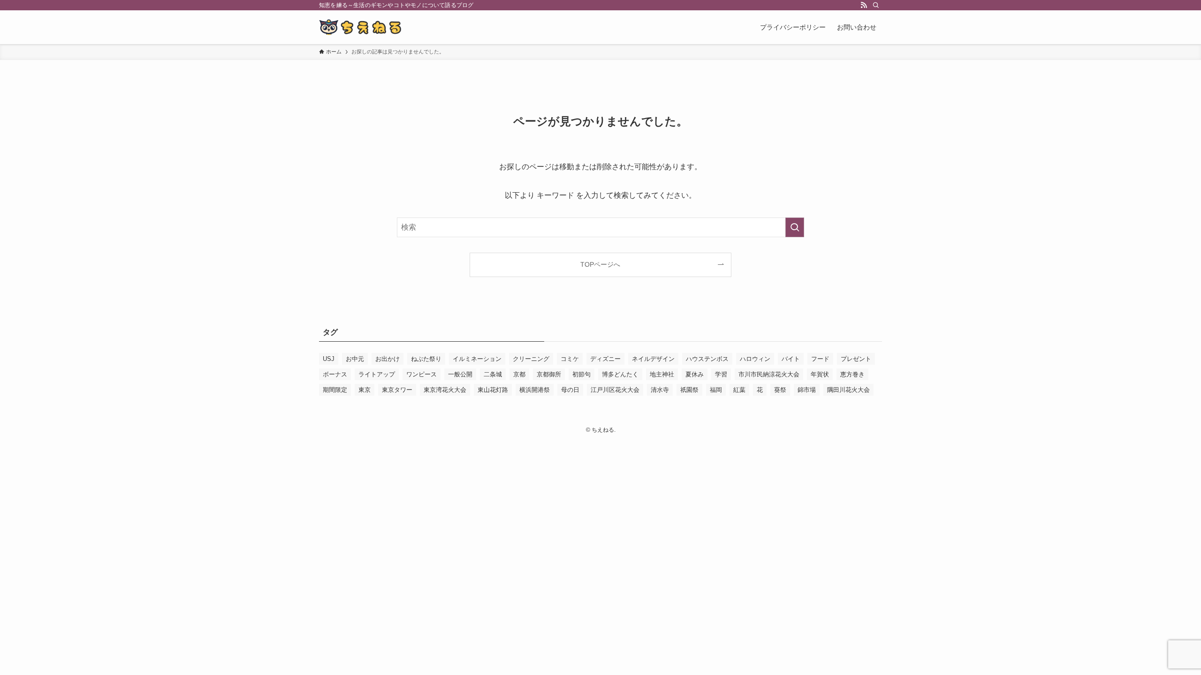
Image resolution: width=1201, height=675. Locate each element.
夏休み (694, 374)
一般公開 (460, 374)
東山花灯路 (493, 389)
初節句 (581, 374)
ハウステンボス (707, 358)
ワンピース (421, 374)
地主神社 (662, 374)
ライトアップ (376, 374)
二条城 (493, 374)
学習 (721, 374)
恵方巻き (852, 374)
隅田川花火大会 (848, 389)
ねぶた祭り (426, 358)
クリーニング (531, 358)
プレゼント (856, 358)
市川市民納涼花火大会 (768, 374)
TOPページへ (600, 264)
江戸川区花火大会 (615, 389)
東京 (364, 389)
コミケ (570, 358)
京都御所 (549, 374)
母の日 (570, 389)
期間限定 (335, 389)
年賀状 (820, 374)
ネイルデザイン (653, 358)
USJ (328, 358)
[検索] (876, 5)
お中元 (355, 358)
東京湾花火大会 (445, 389)
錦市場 (807, 389)
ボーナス (335, 374)
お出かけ (387, 358)
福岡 (716, 389)
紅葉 (739, 389)
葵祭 (780, 389)
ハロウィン (755, 358)
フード (820, 358)
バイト (791, 358)
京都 (519, 374)
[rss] (864, 5)
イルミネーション (477, 358)
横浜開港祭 (534, 389)
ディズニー (605, 358)
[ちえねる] (361, 27)
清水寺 (660, 389)
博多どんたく (620, 374)
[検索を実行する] (794, 227)
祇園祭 (689, 389)
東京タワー (397, 389)
